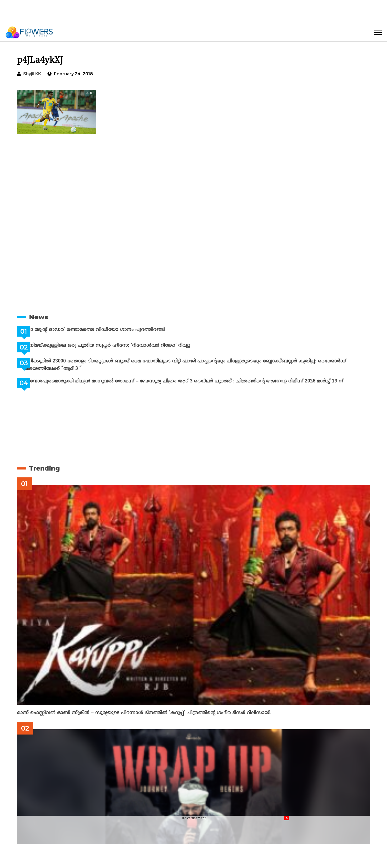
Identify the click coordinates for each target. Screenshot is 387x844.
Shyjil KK (32, 73)
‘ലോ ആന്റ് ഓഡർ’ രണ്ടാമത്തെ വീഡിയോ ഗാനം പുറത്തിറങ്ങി (107, 330)
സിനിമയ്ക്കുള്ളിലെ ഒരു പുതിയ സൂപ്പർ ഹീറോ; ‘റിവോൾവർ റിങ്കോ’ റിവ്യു (119, 345)
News (38, 317)
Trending (44, 468)
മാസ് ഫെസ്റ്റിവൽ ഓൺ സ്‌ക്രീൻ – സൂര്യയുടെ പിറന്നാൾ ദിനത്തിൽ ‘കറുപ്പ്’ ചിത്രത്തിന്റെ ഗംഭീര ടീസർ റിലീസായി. (144, 713)
